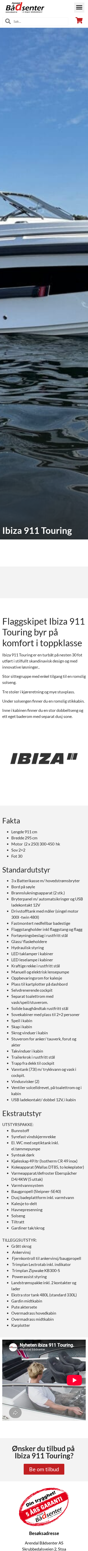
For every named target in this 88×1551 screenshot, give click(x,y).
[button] (79, 7)
